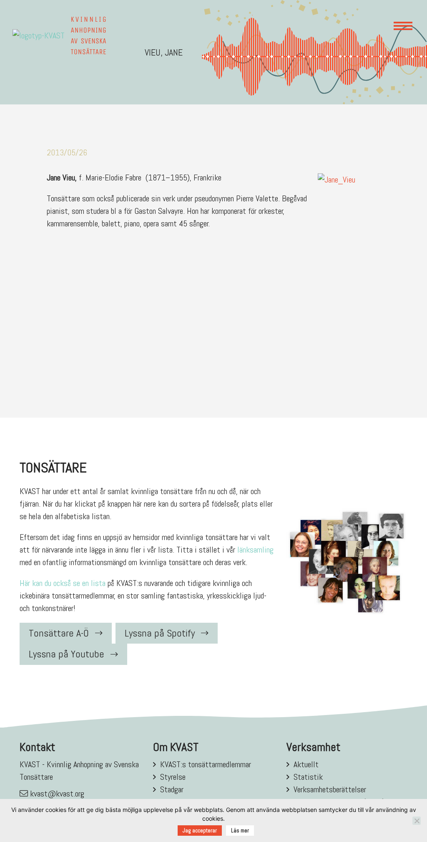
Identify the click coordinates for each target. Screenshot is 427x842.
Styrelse (173, 776)
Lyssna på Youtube (66, 653)
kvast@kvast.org (57, 793)
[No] (416, 821)
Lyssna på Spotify (160, 632)
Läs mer (240, 830)
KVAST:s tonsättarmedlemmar (205, 764)
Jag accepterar (200, 830)
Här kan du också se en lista (62, 583)
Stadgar (171, 789)
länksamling (255, 549)
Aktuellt (306, 764)
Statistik (308, 776)
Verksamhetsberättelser (330, 789)
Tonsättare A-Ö (59, 632)
